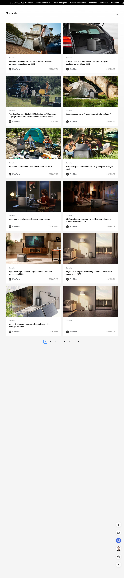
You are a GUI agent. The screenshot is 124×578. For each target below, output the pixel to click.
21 (79, 342)
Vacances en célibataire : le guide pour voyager (29, 219)
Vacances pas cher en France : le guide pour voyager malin (89, 167)
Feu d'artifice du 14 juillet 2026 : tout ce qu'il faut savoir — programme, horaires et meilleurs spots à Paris (33, 115)
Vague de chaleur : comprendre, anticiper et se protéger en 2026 (29, 325)
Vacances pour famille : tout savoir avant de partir (30, 166)
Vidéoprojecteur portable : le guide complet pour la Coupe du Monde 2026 (88, 220)
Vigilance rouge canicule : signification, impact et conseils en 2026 (30, 272)
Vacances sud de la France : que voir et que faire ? (88, 114)
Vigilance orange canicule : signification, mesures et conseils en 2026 (89, 272)
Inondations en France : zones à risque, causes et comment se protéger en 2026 (30, 62)
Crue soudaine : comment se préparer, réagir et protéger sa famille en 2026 (87, 62)
